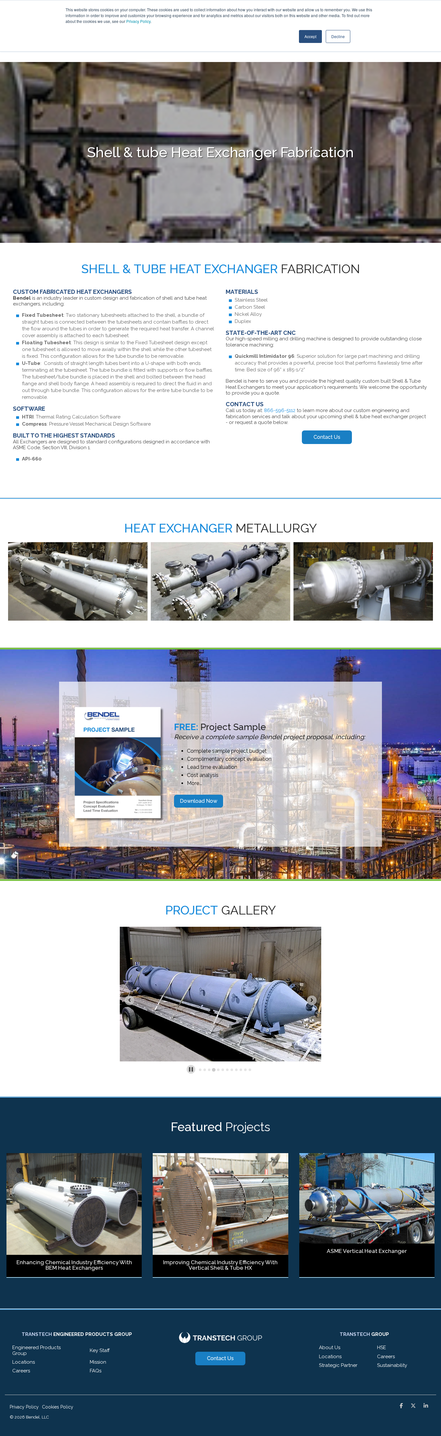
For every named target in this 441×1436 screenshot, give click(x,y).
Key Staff (100, 1350)
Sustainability (392, 1365)
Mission (98, 1362)
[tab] (200, 1070)
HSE (381, 1347)
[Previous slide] (129, 1000)
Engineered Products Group (36, 1350)
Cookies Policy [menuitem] (57, 1407)
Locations (23, 1362)
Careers (21, 1371)
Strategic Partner (338, 1365)
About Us (329, 1347)
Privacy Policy (138, 21)
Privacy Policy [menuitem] (24, 1407)
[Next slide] (312, 1000)
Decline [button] (338, 36)
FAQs (95, 1371)
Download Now (198, 801)
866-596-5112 (279, 410)
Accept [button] (310, 36)
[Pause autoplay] (191, 1069)
